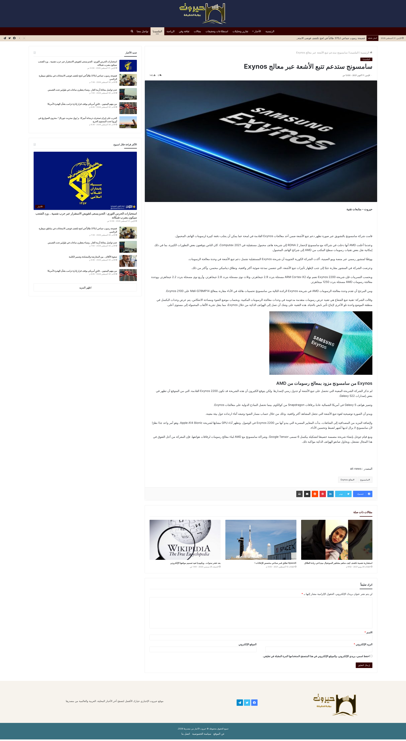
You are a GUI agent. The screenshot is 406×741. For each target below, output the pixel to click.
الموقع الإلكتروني (247, 644)
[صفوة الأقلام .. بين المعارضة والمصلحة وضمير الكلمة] (128, 261)
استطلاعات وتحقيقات (217, 31)
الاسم (368, 632)
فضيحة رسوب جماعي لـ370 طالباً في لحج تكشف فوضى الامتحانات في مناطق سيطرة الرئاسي (313, 38)
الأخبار (257, 31)
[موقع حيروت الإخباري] (203, 14)
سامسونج (364, 479)
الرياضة (170, 31)
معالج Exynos (347, 479)
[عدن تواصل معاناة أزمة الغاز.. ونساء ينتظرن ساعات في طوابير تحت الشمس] (128, 94)
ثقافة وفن (184, 31)
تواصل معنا (142, 31)
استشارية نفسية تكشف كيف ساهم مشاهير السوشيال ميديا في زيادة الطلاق (338, 563)
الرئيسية (269, 31)
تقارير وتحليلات (240, 31)
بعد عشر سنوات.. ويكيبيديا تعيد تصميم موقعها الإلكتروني (195, 563)
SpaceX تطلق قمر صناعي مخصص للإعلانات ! (275, 563)
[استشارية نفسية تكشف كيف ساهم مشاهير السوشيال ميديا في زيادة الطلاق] (336, 540)
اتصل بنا (185, 733)
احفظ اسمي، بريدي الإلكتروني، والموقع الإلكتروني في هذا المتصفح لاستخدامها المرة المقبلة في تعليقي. (316, 656)
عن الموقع (219, 733)
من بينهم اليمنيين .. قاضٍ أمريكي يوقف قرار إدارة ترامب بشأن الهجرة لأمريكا (82, 104)
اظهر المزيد (85, 287)
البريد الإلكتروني (363, 644)
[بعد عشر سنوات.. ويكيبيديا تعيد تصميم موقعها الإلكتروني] (185, 540)
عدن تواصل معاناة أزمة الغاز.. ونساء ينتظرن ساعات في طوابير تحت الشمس (82, 89)
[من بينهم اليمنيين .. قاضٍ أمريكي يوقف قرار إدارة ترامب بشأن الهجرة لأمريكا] (128, 108)
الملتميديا (157, 31)
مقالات (197, 31)
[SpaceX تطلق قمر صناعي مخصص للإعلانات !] (260, 540)
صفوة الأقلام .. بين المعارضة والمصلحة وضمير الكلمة (93, 256)
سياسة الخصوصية (201, 733)
